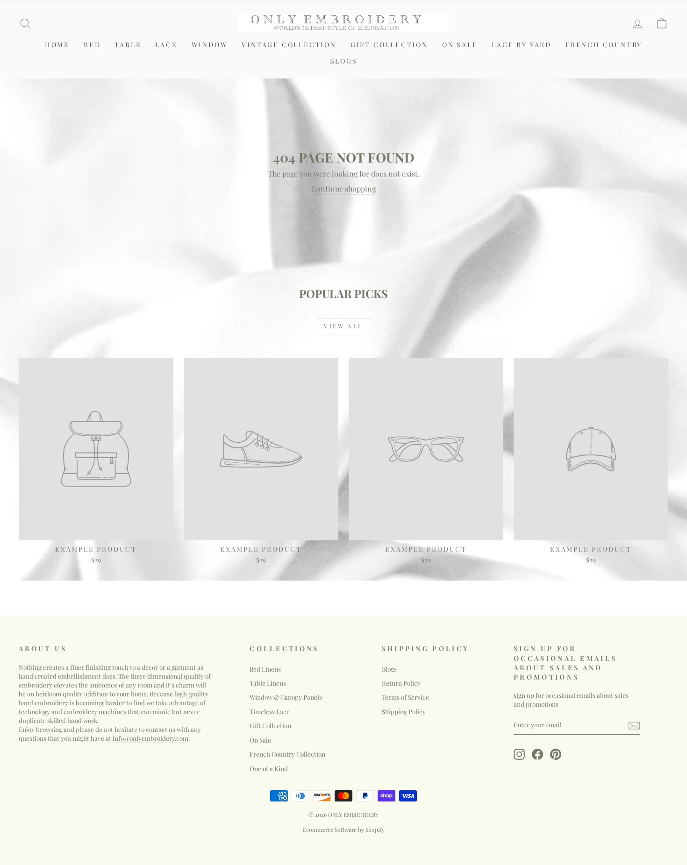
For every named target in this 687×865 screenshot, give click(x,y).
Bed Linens (265, 669)
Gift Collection (389, 44)
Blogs (344, 61)
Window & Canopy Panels (286, 697)
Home (57, 44)
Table (127, 44)
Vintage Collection (289, 44)
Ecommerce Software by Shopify (344, 829)
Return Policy (401, 683)
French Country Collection (287, 754)
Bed (92, 44)
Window (210, 44)
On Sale (460, 44)
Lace (166, 44)
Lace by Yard (521, 44)
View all (343, 326)
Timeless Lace (270, 711)
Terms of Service (405, 697)
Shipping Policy (404, 711)
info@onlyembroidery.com (150, 738)
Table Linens (268, 683)
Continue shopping (343, 188)
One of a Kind (269, 768)
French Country (603, 44)
